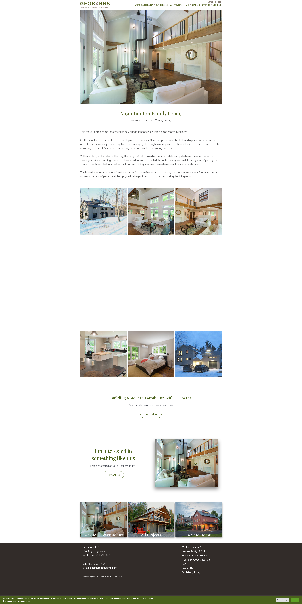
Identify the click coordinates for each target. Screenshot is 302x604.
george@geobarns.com (103, 567)
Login (215, 5)
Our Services (162, 5)
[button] (220, 5)
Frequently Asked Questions (196, 559)
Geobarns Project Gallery (194, 555)
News (194, 5)
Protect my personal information (17, 601)
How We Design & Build (194, 551)
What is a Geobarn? (144, 5)
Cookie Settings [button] (282, 600)
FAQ (187, 5)
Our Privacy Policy (191, 572)
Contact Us (204, 5)
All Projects (176, 5)
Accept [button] (295, 600)
